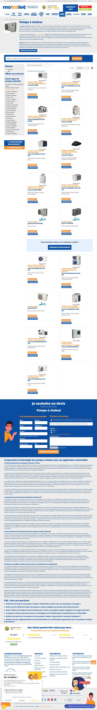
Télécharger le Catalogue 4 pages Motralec (58, 659)
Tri (54, 432)
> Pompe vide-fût (9, 131)
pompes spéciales (39, 34)
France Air (10, 69)
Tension (52, 428)
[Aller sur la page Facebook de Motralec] (41, 699)
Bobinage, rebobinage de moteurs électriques (58, 675)
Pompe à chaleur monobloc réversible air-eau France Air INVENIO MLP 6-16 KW (82, 657)
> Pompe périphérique (11, 122)
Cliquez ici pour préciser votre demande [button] (60, 434)
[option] (42, 641)
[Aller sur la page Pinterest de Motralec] (52, 699)
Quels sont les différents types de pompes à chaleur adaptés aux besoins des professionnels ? (42, 607)
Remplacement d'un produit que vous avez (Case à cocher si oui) (72, 420)
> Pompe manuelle (10, 120)
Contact (78, 700)
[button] (7, 14)
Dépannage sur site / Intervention (39, 668)
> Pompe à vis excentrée (11, 105)
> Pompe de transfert (10, 110)
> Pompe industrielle (10, 116)
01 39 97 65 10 (54, 1)
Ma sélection (90, 1)
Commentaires (54, 436)
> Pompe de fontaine (10, 108)
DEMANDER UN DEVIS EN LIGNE (28, 50)
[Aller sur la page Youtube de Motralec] (48, 699)
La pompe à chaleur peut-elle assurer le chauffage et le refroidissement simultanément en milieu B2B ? (46, 613)
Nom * (21, 420)
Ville (36, 444)
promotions (84, 7)
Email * (22, 426)
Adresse (22, 438)
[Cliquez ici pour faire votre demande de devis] (80, 683)
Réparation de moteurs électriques (58, 672)
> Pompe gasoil (9, 114)
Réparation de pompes (55, 669)
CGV (66, 700)
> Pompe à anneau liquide (12, 87)
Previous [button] (23, 635)
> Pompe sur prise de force (12, 129)
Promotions (37, 660)
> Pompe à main (9, 97)
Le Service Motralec (55, 662)
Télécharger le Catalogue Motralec (58, 656)
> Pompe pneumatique (11, 126)
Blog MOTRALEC (38, 665)
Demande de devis (32, 97)
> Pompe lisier (9, 118)
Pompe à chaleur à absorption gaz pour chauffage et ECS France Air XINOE (82, 673)
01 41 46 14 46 (64, 1)
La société (37, 656)
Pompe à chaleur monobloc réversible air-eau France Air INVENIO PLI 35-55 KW (82, 663)
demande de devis (70, 8)
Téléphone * (38, 426)
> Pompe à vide (9, 103)
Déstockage (37, 663)
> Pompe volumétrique (11, 133)
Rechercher (76, 58)
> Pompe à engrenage (11, 95)
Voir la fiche (31, 94)
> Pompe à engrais (10, 93)
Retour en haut (93, 663)
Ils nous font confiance (40, 658)
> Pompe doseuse (9, 112)
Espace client (84, 1)
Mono (55, 430)
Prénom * (37, 420)
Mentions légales (70, 700)
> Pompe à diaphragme (11, 91)
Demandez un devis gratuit (59, 247)
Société (79, 1)
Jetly (9, 71)
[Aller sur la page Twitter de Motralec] (45, 699)
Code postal (24, 444)
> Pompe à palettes (10, 101)
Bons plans (84, 9)
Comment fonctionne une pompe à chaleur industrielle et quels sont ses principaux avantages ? (43, 604)
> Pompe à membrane (11, 99)
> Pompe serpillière (10, 127)
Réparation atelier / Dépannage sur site (60, 667)
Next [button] (91, 639)
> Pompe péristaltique (10, 124)
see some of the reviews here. (13, 641)
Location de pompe (55, 664)
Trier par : (72, 68)
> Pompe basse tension (11, 107)
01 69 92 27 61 (74, 1)
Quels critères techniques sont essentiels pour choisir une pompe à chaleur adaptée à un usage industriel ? (48, 610)
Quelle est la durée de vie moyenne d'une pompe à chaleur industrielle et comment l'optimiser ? (43, 616)
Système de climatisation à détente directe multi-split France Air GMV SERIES (81, 668)
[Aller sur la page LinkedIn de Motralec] (55, 699)
